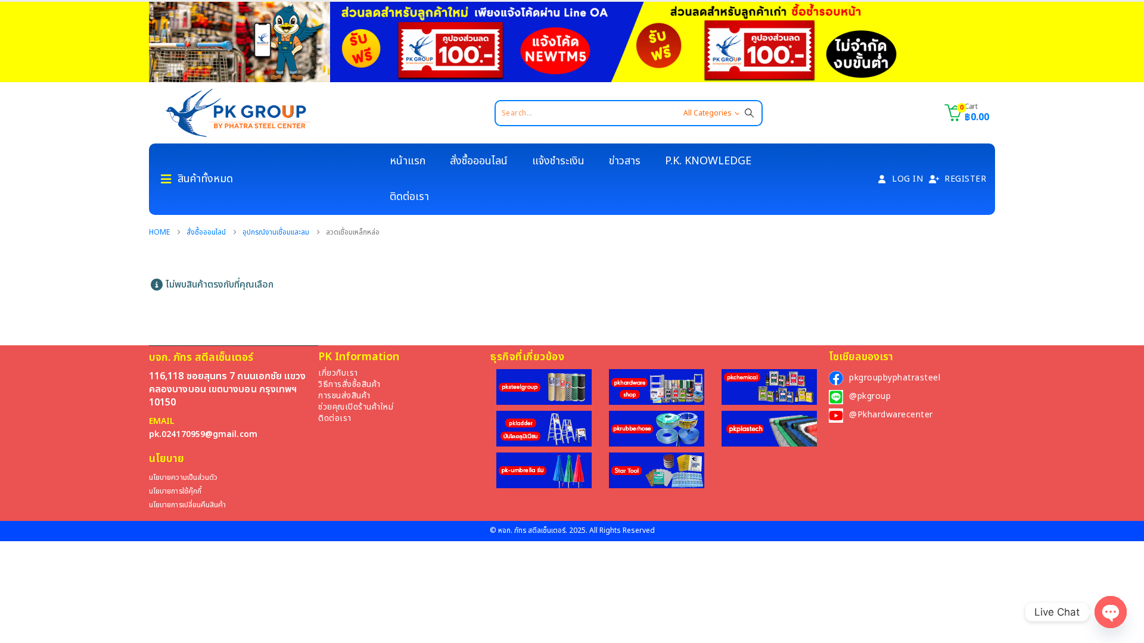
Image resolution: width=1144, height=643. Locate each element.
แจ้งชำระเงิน (558, 161)
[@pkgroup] (836, 397)
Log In (907, 179)
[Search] (749, 113)
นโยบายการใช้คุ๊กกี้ (175, 491)
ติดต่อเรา (409, 197)
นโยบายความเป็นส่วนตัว (183, 477)
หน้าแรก (407, 161)
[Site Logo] (237, 113)
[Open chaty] (1111, 612)
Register (965, 179)
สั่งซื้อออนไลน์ (479, 161)
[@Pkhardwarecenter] (836, 415)
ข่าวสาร (625, 161)
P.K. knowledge (708, 161)
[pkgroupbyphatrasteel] (836, 378)
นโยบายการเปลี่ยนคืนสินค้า (187, 505)
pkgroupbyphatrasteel (894, 378)
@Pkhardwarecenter (891, 414)
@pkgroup (870, 396)
